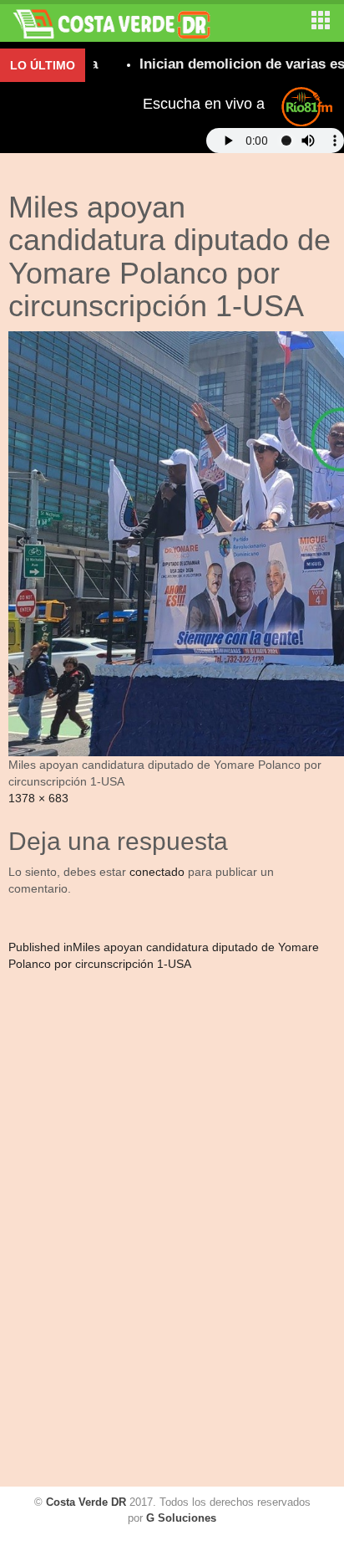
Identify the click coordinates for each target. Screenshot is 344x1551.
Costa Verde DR (86, 1502)
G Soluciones (181, 1518)
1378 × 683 (38, 798)
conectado (157, 871)
